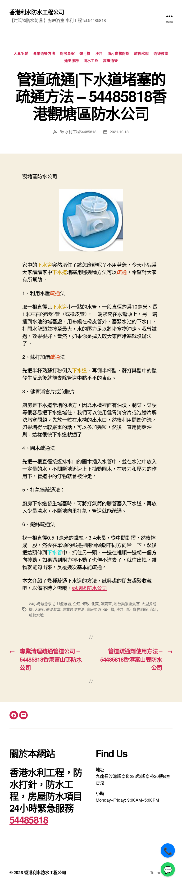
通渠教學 (161, 53)
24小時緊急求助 (42, 603)
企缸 (76, 603)
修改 (86, 603)
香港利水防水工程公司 (36, 12)
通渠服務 (71, 60)
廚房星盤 (67, 53)
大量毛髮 (21, 53)
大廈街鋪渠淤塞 (47, 609)
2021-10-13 (119, 131)
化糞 (95, 603)
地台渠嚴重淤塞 (127, 603)
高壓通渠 (110, 60)
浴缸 (153, 609)
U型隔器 (64, 603)
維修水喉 (141, 53)
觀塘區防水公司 (89, 587)
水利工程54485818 (80, 131)
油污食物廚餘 (118, 53)
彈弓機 (85, 53)
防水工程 (91, 60)
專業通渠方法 (44, 53)
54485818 (28, 819)
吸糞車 (106, 603)
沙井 (99, 53)
